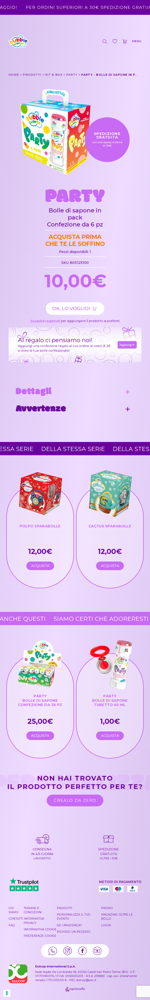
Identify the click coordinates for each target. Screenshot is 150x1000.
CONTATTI (16, 918)
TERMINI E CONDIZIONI (33, 910)
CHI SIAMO (13, 910)
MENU (136, 41)
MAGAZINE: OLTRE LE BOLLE (117, 916)
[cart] (125, 41)
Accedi (36, 321)
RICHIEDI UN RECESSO (73, 931)
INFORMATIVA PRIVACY (34, 921)
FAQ (12, 925)
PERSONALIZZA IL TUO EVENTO (73, 916)
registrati (52, 321)
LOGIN (106, 925)
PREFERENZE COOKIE (40, 936)
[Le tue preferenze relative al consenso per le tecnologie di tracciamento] (7, 993)
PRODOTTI (64, 908)
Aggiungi (125, 345)
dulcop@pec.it (86, 980)
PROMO (107, 908)
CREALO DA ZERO (75, 800)
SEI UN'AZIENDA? (69, 925)
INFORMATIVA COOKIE (40, 929)
